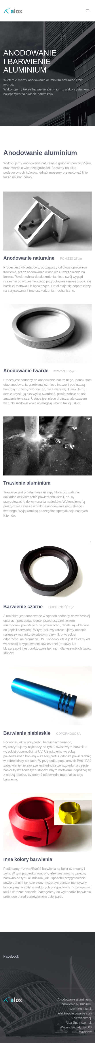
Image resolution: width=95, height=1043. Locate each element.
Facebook (11, 956)
